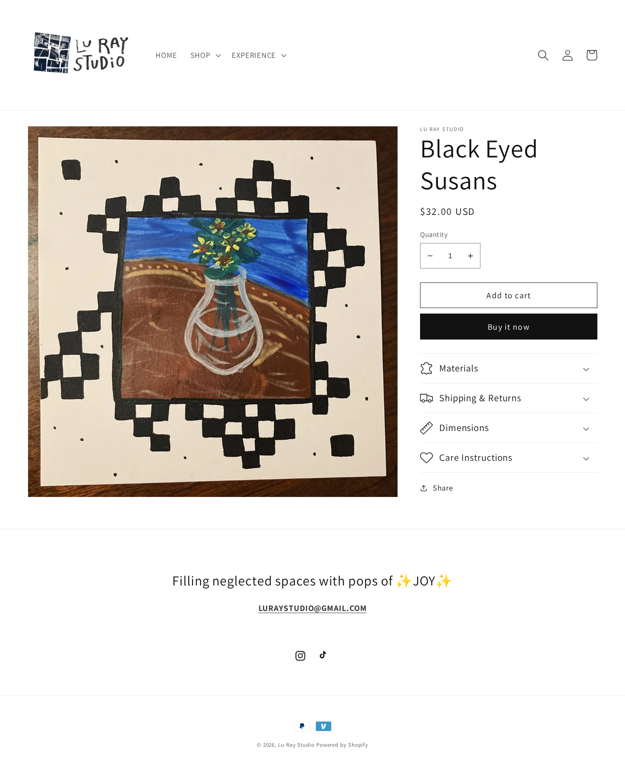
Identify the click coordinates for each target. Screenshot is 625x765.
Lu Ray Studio (296, 744)
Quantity (434, 234)
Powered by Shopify (342, 744)
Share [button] (443, 487)
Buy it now (509, 326)
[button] (204, 55)
